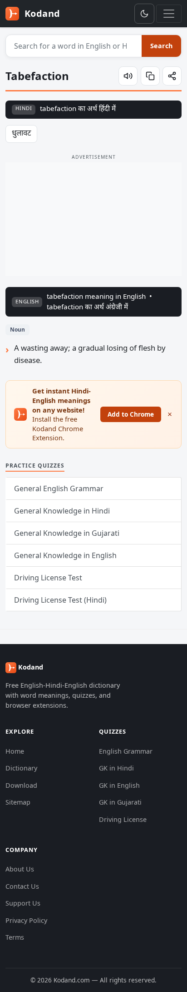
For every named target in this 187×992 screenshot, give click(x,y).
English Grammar (126, 751)
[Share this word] (172, 76)
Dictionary (21, 768)
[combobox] (74, 46)
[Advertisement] (93, 219)
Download (21, 785)
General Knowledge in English (65, 555)
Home (14, 751)
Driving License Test (48, 578)
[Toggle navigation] (169, 14)
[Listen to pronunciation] (128, 76)
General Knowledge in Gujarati (66, 533)
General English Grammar (58, 488)
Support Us (22, 903)
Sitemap (17, 802)
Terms (14, 937)
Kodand (41, 13)
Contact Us (22, 886)
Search (161, 45)
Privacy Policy (26, 920)
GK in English (119, 785)
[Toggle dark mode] (144, 14)
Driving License (123, 819)
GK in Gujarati (120, 802)
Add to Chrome (131, 414)
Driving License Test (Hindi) (60, 600)
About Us (19, 869)
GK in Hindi (116, 768)
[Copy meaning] (150, 76)
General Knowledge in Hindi (62, 511)
